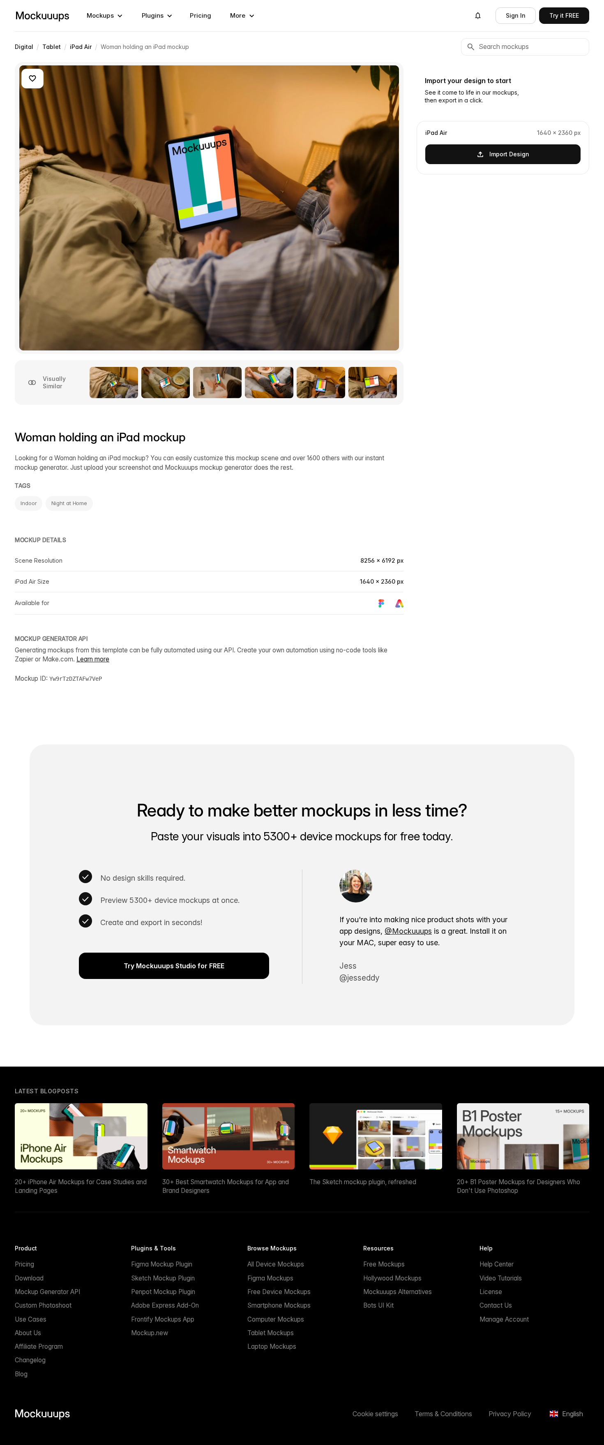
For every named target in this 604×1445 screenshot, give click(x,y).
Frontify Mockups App (162, 1319)
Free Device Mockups (279, 1292)
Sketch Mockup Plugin (163, 1278)
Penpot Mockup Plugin (163, 1292)
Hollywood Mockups (392, 1278)
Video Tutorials (501, 1278)
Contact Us (496, 1305)
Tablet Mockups (270, 1333)
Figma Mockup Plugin (161, 1264)
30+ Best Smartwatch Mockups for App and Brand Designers (225, 1186)
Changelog (30, 1360)
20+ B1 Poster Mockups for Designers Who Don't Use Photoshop (518, 1186)
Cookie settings (375, 1413)
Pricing (200, 15)
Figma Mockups (270, 1278)
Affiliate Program (39, 1346)
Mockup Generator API (47, 1292)
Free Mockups (384, 1264)
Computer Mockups (275, 1319)
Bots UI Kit (378, 1305)
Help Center (497, 1264)
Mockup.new (149, 1333)
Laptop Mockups (271, 1346)
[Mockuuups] (42, 15)
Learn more (92, 659)
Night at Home (69, 503)
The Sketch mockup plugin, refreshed (362, 1182)
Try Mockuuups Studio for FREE (174, 966)
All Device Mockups (275, 1264)
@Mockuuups (408, 931)
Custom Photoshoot (43, 1305)
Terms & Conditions (443, 1413)
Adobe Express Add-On (165, 1305)
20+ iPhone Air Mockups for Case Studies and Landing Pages (81, 1186)
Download (29, 1278)
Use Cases (30, 1319)
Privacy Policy (510, 1413)
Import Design (509, 153)
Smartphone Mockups (279, 1305)
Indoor (29, 503)
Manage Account (504, 1319)
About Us (28, 1333)
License (491, 1292)
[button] (104, 15)
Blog (21, 1374)
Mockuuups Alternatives (397, 1292)
